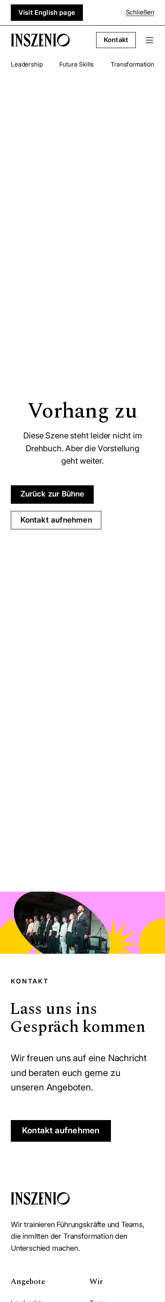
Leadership (26, 64)
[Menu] (149, 40)
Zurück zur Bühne (52, 494)
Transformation (132, 64)
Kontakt (116, 40)
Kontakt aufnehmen (56, 520)
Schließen (140, 12)
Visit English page (46, 12)
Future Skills (76, 64)
